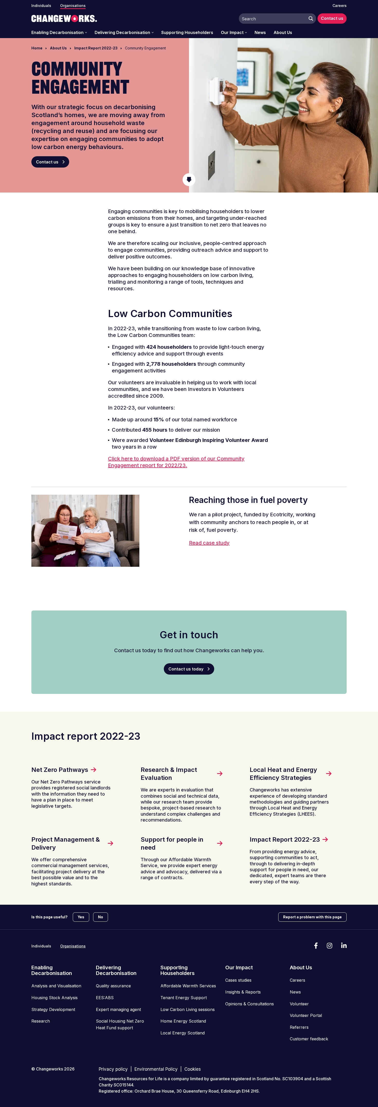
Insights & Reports (243, 992)
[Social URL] (316, 946)
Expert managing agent (118, 1009)
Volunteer (299, 1003)
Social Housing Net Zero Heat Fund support (120, 1024)
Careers (339, 5)
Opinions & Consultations (249, 1003)
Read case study (209, 543)
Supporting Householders (187, 32)
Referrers (299, 1027)
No (100, 917)
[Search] (309, 18)
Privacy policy (113, 1069)
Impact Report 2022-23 (96, 48)
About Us (283, 32)
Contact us (332, 18)
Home (36, 48)
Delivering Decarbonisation (122, 32)
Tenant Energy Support (183, 997)
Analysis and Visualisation (56, 985)
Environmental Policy (156, 1069)
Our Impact (232, 32)
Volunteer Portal (306, 1015)
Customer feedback (309, 1038)
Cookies (192, 1069)
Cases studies (238, 980)
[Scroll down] (189, 179)
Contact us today (185, 669)
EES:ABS (105, 997)
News (260, 32)
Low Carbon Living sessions (187, 1009)
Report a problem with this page (312, 917)
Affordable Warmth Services (188, 985)
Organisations (73, 5)
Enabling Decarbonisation (57, 32)
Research (40, 1021)
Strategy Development (53, 1009)
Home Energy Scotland (183, 1021)
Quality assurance (113, 985)
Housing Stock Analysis (54, 997)
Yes (81, 917)
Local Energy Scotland (182, 1032)
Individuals (41, 5)
